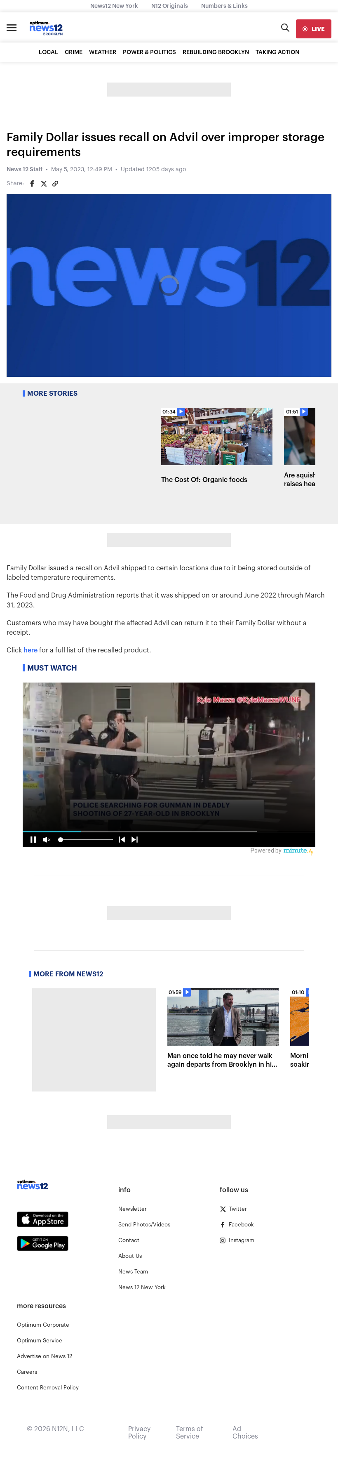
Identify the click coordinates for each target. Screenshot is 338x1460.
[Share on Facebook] (32, 183)
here (30, 650)
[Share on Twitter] (43, 183)
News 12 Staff (24, 169)
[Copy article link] (55, 183)
